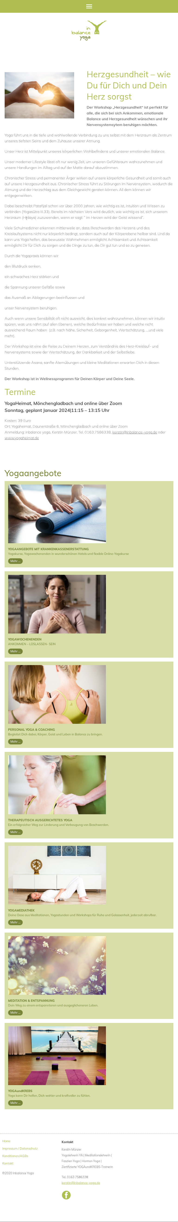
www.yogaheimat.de (22, 438)
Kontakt (7, 1163)
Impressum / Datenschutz (20, 1148)
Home (6, 1141)
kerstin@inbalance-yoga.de (134, 432)
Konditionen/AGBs (15, 1156)
